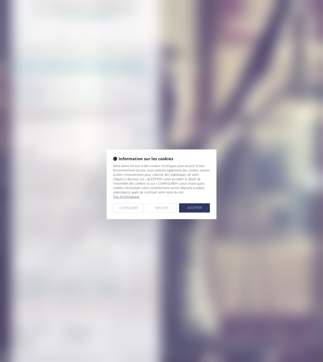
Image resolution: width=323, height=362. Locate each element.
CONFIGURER (128, 208)
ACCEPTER (194, 208)
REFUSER (161, 208)
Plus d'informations (126, 197)
